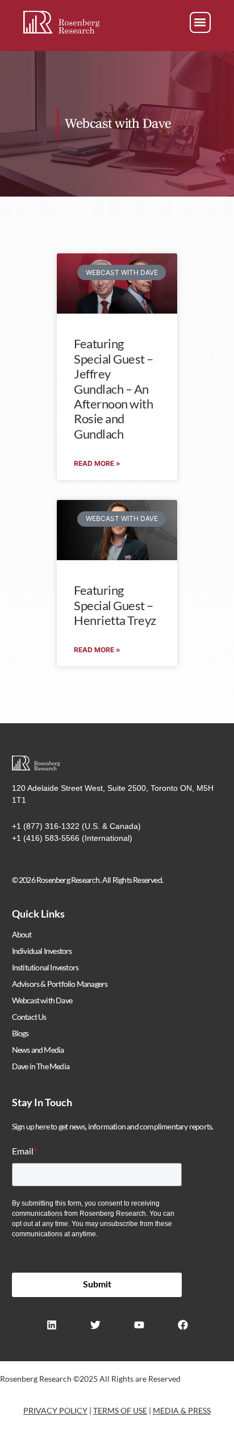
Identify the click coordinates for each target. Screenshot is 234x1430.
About (22, 934)
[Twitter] (95, 1325)
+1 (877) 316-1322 (46, 826)
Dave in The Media (40, 1066)
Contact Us (29, 1017)
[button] (200, 22)
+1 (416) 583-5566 (46, 838)
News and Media (38, 1049)
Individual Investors (42, 951)
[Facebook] (183, 1325)
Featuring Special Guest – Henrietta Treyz (115, 605)
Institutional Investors (45, 967)
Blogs (20, 1033)
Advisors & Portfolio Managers (60, 984)
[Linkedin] (52, 1325)
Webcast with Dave (42, 1000)
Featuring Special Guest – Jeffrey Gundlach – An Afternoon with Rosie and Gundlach (113, 388)
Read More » (97, 463)
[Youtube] (139, 1325)
